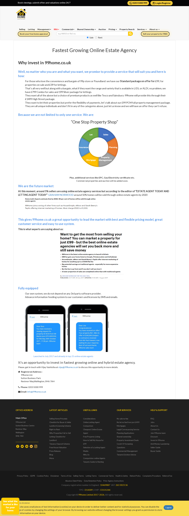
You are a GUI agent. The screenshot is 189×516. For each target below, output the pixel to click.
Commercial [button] (67, 29)
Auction (102, 29)
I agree (168, 507)
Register (166, 3)
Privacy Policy (22, 476)
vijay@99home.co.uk (68, 367)
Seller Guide (155, 447)
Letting (31, 29)
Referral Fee (167, 476)
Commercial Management (127, 451)
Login (158, 3)
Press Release (54, 451)
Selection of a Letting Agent (94, 447)
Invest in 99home (158, 440)
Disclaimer (55, 476)
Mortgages (121, 426)
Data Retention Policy (93, 481)
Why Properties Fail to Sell (60, 433)
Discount (154, 437)
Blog (51, 455)
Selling (22, 29)
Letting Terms (91, 476)
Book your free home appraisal (34, 34)
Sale (91, 37)
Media (85, 451)
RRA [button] (56, 29)
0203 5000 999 (139, 3)
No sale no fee (122, 419)
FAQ (152, 419)
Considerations (89, 419)
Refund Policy (135, 476)
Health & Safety (122, 476)
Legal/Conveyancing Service (128, 429)
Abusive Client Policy (73, 481)
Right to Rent (54, 429)
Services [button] (141, 29)
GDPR (32, 476)
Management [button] (43, 29)
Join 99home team (158, 433)
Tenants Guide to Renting (93, 462)
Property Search (127, 29)
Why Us (86, 455)
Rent (100, 37)
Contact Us (155, 429)
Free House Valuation (58, 447)
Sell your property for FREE (155, 34)
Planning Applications (125, 433)
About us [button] (153, 29)
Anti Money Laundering (160, 444)
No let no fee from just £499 (128, 422)
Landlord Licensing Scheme (60, 426)
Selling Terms (78, 476)
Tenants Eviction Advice (126, 455)
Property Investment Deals (128, 440)
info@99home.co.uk (36, 391)
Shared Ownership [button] (85, 29)
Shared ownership (124, 437)
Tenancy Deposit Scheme (59, 444)
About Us (154, 426)
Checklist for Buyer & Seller (60, 422)
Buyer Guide (155, 451)
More (51, 458)
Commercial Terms (106, 476)
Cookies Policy (43, 476)
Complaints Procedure (152, 476)
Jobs (152, 422)
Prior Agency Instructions (113, 481)
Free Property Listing (91, 437)
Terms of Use (66, 476)
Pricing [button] (112, 29)
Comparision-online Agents (94, 458)
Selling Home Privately (58, 419)
